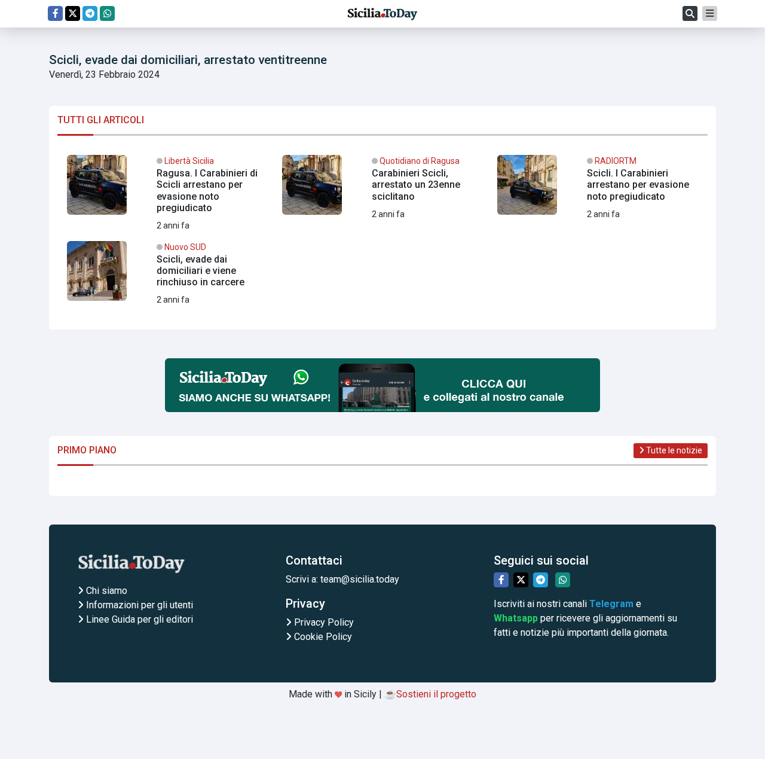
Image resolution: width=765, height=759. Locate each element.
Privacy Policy (323, 622)
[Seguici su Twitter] (72, 13)
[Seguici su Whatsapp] (107, 13)
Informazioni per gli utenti (138, 605)
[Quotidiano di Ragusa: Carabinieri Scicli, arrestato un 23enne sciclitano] (382, 189)
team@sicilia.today (359, 579)
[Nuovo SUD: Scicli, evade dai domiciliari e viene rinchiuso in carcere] (167, 275)
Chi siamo (105, 590)
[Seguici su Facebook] (55, 13)
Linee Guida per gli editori (138, 619)
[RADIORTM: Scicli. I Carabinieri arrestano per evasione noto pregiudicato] (597, 189)
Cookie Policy (322, 636)
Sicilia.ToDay (382, 14)
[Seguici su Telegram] (89, 13)
